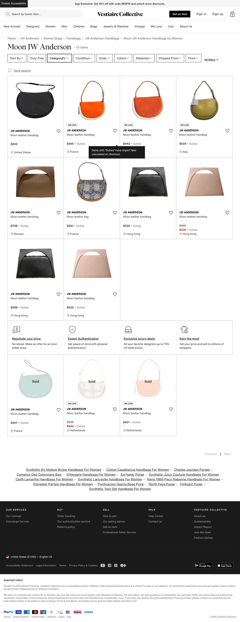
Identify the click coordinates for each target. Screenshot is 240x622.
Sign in (201, 14)
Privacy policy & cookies (83, 565)
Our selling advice (114, 522)
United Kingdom (21, 616)
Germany (51, 616)
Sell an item (179, 14)
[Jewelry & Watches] (131, 26)
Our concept (13, 516)
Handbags (73, 38)
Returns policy (66, 527)
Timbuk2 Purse (191, 484)
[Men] (70, 26)
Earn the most (189, 338)
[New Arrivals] (23, 26)
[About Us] (195, 26)
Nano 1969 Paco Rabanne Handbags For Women (183, 479)
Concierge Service (17, 522)
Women (51, 26)
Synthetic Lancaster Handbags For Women (110, 479)
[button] (232, 14)
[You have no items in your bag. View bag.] (232, 14)
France (7, 616)
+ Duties (79, 144)
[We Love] (165, 26)
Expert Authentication (83, 338)
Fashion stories (203, 538)
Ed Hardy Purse (132, 474)
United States (38, 616)
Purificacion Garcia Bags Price (121, 484)
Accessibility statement (19, 565)
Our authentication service (73, 522)
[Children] (87, 26)
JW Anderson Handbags (102, 38)
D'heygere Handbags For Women (91, 474)
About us (199, 516)
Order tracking (66, 516)
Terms (62, 565)
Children (79, 26)
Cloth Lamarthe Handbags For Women (44, 479)
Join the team (202, 532)
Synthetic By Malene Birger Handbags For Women (63, 469)
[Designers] (42, 26)
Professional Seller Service (119, 532)
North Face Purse (162, 484)
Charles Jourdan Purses (192, 469)
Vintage (139, 26)
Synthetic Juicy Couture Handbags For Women (184, 474)
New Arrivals (12, 26)
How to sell (109, 516)
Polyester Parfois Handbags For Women (63, 484)
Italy (69, 616)
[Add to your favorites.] (58, 131)
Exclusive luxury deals (139, 338)
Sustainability (202, 522)
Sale (171, 26)
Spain (61, 616)
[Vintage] (147, 26)
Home (12, 38)
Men (64, 26)
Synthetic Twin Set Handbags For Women (120, 489)
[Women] (58, 26)
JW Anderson (29, 38)
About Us (186, 26)
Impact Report (203, 527)
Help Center (155, 516)
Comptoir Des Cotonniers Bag (39, 474)
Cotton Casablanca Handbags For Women (137, 469)
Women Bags (53, 38)
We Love (156, 26)
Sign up (217, 14)
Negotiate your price (26, 338)
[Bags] (100, 26)
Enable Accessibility (14, 3)
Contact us (155, 522)
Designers (33, 26)
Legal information (46, 565)
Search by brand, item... (26, 14)
